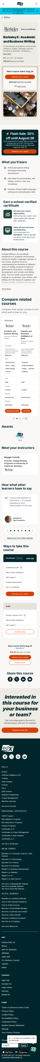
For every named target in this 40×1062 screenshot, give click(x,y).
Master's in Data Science (11, 879)
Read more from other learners (20, 538)
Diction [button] (7, 365)
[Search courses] (36, 4)
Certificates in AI (8, 829)
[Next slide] (32, 531)
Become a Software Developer (14, 918)
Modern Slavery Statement (13, 1025)
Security (5, 991)
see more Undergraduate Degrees (15, 884)
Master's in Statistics (10, 872)
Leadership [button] (25, 371)
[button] (4, 756)
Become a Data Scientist (11, 915)
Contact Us (6, 984)
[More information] (26, 147)
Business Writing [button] (10, 362)
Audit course (21, 86)
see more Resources (10, 926)
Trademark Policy (9, 1022)
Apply (23, 1045)
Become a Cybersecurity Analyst (14, 912)
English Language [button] (10, 368)
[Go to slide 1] (16, 418)
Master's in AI (7, 876)
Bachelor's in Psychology (12, 859)
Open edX (6, 957)
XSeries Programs (9, 826)
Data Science (7, 791)
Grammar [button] (8, 371)
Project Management (10, 798)
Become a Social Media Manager (14, 908)
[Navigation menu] (3, 4)
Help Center (7, 987)
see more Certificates (10, 844)
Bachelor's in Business (10, 866)
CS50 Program (7, 816)
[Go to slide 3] (23, 418)
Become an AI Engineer (11, 921)
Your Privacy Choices (11, 1032)
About (4, 946)
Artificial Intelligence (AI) (11, 775)
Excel (4, 788)
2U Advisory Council (10, 960)
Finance (5, 785)
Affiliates (5, 953)
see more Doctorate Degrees (13, 889)
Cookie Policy (7, 1015)
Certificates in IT (8, 839)
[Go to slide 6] (29, 530)
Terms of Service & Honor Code (15, 1007)
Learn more (20, 13)
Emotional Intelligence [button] (28, 365)
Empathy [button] (24, 368)
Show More (7, 54)
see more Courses (9, 806)
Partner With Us (8, 942)
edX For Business (9, 949)
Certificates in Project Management (15, 832)
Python (4, 772)
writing (7, 17)
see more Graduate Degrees (13, 886)
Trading (4, 778)
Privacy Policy (8, 1011)
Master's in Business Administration (15, 869)
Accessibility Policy (10, 1018)
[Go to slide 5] (25, 530)
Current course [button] (9, 320)
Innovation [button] (31, 368)
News (4, 967)
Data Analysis (7, 782)
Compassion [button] (25, 362)
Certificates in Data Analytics (13, 836)
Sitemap (5, 1029)
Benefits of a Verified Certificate (14, 898)
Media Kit (6, 995)
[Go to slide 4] (21, 530)
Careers (5, 964)
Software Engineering (10, 795)
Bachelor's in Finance (10, 863)
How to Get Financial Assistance (14, 902)
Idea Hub (5, 980)
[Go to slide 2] (20, 418)
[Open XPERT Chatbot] (33, 1048)
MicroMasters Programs (11, 819)
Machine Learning (9, 801)
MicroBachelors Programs (12, 822)
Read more (8, 355)
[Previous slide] (7, 531)
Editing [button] (13, 365)
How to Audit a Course (10, 905)
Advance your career (20, 77)
